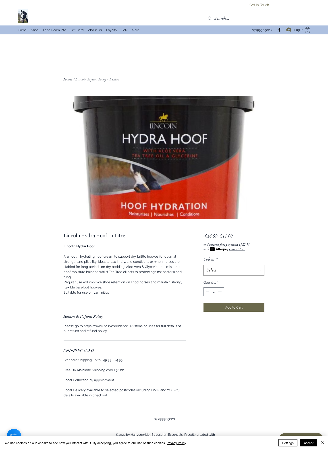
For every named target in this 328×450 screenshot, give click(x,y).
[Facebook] (279, 30)
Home (68, 79)
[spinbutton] (213, 292)
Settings (288, 443)
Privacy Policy (176, 443)
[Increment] (220, 292)
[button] (307, 30)
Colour (210, 259)
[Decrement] (207, 292)
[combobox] (233, 270)
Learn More (237, 249)
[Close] (322, 442)
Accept (308, 443)
